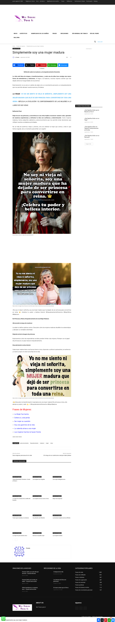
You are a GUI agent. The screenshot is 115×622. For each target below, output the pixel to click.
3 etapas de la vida (58, 571)
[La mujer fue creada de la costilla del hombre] (22, 490)
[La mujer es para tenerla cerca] (22, 527)
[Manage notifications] (111, 618)
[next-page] (16, 540)
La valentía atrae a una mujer (25, 428)
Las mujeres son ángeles (39, 479)
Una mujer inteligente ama (59, 479)
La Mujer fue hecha (21, 414)
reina (51, 443)
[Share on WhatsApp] (109, 620)
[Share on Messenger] (113, 620)
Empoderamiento (34, 443)
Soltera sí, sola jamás (22, 418)
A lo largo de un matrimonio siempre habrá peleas (57, 455)
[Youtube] (101, 4)
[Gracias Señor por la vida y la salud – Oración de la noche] (17, 582)
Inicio (14, 46)
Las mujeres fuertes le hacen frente (27, 432)
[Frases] (14, 57)
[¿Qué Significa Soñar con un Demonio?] (79, 138)
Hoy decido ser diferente (39, 518)
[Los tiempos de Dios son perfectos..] (48, 582)
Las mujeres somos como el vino (41, 498)
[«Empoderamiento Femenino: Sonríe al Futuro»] (22, 471)
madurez (42, 443)
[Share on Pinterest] (105, 620)
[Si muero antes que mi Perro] (48, 590)
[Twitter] (97, 4)
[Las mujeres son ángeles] (42, 471)
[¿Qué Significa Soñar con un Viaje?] (79, 120)
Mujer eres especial (57, 498)
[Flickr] (81, 608)
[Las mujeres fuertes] (62, 527)
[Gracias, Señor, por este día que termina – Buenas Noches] (17, 574)
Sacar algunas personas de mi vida (22, 455)
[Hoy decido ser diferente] (42, 509)
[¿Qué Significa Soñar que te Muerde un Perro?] (79, 112)
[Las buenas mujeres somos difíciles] (62, 509)
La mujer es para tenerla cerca (20, 535)
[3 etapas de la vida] (48, 574)
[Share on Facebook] (98, 620)
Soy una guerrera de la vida (24, 425)
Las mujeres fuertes (57, 535)
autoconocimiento (24, 443)
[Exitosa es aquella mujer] (42, 527)
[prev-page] (14, 540)
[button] (97, 42)
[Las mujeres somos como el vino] (42, 490)
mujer (47, 443)
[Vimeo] (99, 4)
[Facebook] (92, 4)
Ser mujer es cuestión (22, 421)
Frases (17, 57)
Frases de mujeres (20, 46)
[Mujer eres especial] (62, 490)
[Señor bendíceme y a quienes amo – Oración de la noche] (17, 590)
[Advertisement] (70, 19)
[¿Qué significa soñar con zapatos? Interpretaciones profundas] (79, 129)
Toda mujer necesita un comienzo (21, 518)
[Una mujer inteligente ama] (62, 471)
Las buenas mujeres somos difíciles (61, 518)
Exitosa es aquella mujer (38, 535)
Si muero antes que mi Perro (61, 587)
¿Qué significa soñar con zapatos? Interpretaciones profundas (91, 128)
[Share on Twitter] (102, 620)
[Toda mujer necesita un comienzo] (22, 509)
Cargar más (88, 144)
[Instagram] (94, 4)
